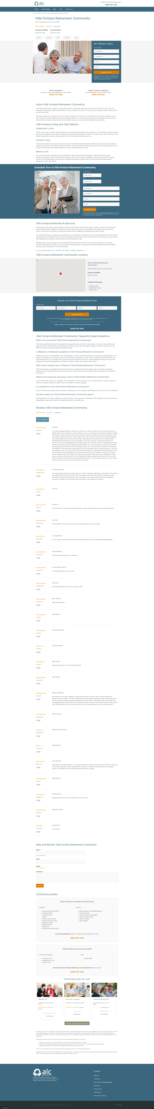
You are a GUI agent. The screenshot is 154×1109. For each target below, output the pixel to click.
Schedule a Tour (89, 209)
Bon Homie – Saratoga (72, 999)
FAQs (57, 37)
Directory (39, 13)
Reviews (67, 37)
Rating (38, 866)
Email (37, 859)
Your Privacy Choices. (51, 1080)
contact (76, 1048)
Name (38, 850)
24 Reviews (56, 26)
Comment (39, 871)
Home (36, 9)
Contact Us (69, 9)
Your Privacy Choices (100, 1095)
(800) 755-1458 (40, 33)
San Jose (47, 13)
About (39, 37)
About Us (96, 1075)
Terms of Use (113, 75)
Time (84, 184)
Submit (40, 885)
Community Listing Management (103, 1082)
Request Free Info (106, 72)
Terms (43, 1080)
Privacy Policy (96, 76)
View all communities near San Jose (77, 1023)
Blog (54, 9)
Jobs (60, 9)
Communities (46, 9)
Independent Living (48, 960)
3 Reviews (81, 1007)
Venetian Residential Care (101, 999)
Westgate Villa (43, 999)
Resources (97, 1085)
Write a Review (42, 419)
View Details (49, 1016)
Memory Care (46, 962)
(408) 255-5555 (55, 33)
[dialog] (5, 1108)
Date (84, 178)
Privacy (39, 1080)
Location (48, 37)
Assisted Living (47, 958)
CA (43, 13)
